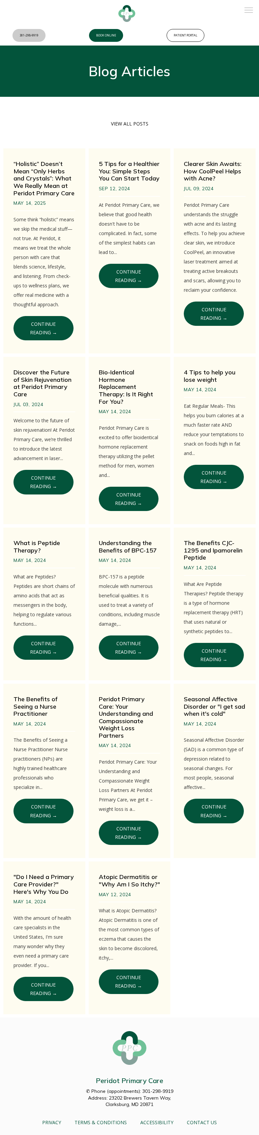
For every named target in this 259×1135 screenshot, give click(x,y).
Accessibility (156, 1122)
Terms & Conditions (101, 1122)
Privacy (51, 1122)
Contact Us (202, 1122)
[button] (249, 11)
